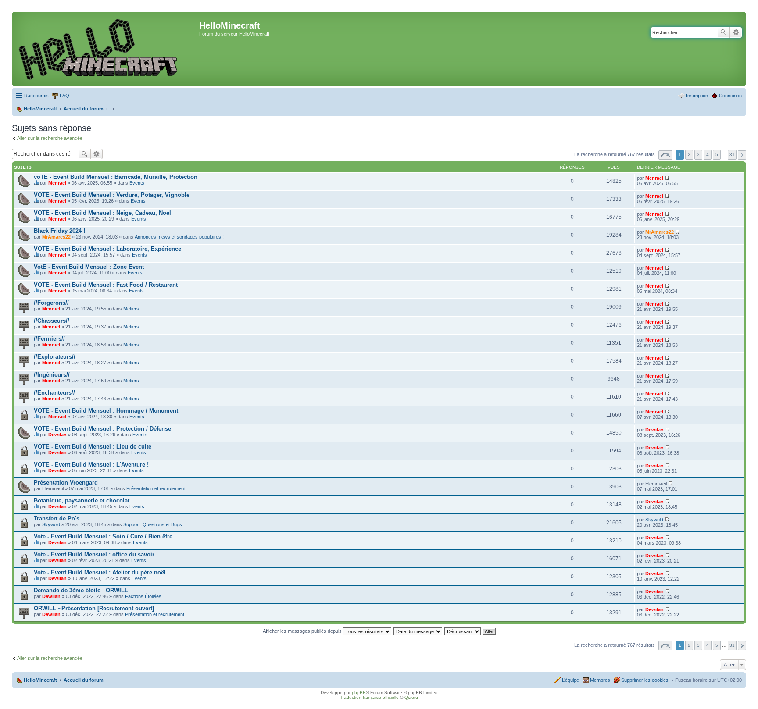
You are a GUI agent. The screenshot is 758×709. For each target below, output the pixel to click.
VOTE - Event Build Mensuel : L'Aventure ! (91, 464)
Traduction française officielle (369, 697)
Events (136, 182)
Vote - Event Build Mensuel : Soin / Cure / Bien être (103, 536)
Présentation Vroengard (66, 482)
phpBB (359, 692)
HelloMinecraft (40, 680)
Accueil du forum (84, 680)
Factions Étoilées (143, 596)
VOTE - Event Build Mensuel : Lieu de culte (92, 446)
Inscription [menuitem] (697, 95)
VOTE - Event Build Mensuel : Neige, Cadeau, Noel (102, 213)
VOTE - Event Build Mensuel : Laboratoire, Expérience (107, 249)
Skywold (51, 524)
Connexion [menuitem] (730, 95)
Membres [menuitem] (600, 680)
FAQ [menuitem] (64, 95)
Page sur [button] (665, 155)
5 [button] (716, 154)
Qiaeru (411, 697)
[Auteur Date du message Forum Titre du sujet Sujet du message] (418, 631)
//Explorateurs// (54, 356)
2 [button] (689, 154)
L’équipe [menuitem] (570, 680)
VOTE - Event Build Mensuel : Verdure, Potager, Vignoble (112, 195)
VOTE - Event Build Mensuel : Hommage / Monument (106, 410)
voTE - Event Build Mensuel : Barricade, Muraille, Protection (115, 177)
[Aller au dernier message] (667, 178)
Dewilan (57, 434)
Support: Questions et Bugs (152, 524)
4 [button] (707, 154)
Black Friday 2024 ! (59, 231)
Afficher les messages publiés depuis (303, 631)
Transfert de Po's (56, 518)
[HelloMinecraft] (106, 49)
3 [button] (698, 154)
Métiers (131, 308)
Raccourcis (36, 95)
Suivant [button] (742, 155)
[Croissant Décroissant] (463, 631)
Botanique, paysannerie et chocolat (81, 500)
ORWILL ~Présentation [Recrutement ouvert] (94, 608)
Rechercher (723, 32)
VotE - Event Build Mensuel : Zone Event (89, 267)
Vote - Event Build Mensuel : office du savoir (94, 554)
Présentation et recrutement (156, 488)
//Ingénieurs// (52, 374)
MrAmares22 (56, 236)
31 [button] (732, 154)
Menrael (57, 182)
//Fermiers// (49, 338)
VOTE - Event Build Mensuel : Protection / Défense (102, 428)
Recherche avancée (736, 32)
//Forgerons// (51, 302)
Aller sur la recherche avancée (49, 138)
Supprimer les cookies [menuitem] (645, 680)
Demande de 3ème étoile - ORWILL (81, 590)
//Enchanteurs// (54, 392)
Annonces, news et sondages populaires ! (179, 236)
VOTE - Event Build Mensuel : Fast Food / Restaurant (106, 284)
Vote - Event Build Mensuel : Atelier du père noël (100, 572)
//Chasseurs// (51, 320)
